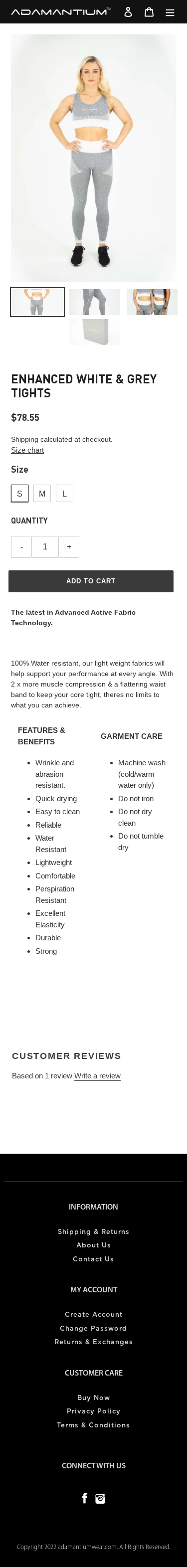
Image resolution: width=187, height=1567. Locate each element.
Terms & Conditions (93, 1425)
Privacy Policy (94, 1411)
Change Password (93, 1329)
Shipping (24, 439)
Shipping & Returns (94, 1232)
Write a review (97, 1075)
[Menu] (170, 11)
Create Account (94, 1315)
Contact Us (93, 1259)
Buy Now (93, 1398)
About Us (93, 1245)
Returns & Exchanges (93, 1342)
